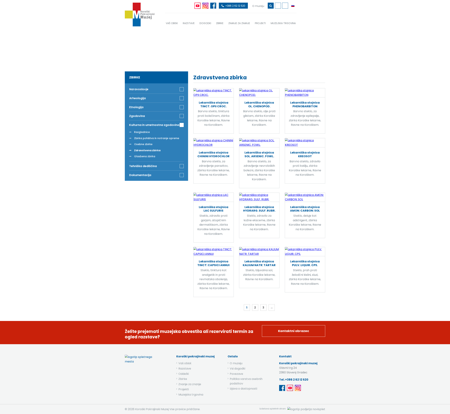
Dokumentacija (140, 175)
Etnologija (136, 107)
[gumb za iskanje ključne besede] (271, 6)
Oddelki (183, 374)
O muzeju (236, 363)
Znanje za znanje (189, 384)
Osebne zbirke (143, 144)
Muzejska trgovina (190, 395)
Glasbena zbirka (144, 156)
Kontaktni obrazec (293, 331)
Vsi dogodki (237, 369)
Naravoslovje (138, 89)
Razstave (184, 369)
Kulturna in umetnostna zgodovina (222, 48)
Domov (173, 48)
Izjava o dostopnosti (243, 389)
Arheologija (137, 98)
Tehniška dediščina (143, 166)
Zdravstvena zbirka (147, 150)
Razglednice (142, 132)
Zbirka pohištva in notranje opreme (156, 138)
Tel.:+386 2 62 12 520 (293, 380)
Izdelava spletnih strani (272, 408)
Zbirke (188, 48)
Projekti (183, 389)
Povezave (236, 374)
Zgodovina (137, 116)
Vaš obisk (184, 363)
